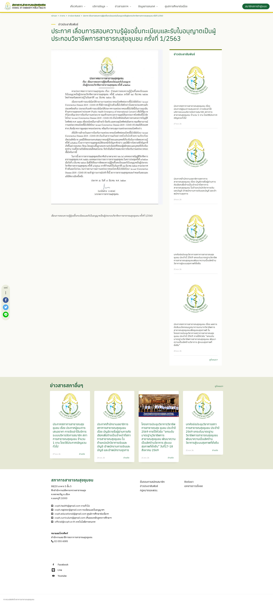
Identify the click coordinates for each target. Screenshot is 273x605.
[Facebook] (53, 565)
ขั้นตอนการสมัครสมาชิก (152, 481)
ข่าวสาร (62, 16)
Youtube (62, 575)
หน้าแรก (54, 16)
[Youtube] (53, 576)
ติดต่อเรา (189, 481)
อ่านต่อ (82, 454)
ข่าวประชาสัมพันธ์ (74, 16)
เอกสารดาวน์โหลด (193, 486)
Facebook (63, 564)
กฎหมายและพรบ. (149, 490)
